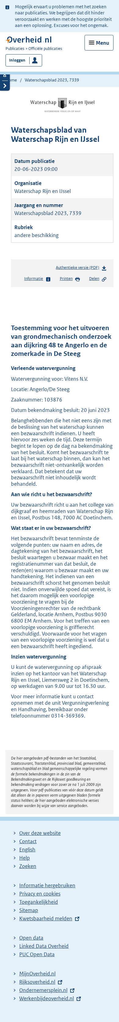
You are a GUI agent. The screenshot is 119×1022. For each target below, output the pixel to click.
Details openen (5, 75)
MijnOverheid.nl (37, 973)
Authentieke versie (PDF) (79, 269)
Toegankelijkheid (38, 902)
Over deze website (40, 833)
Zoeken (27, 866)
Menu (102, 43)
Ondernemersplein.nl (43, 990)
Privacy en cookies (39, 893)
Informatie (33, 278)
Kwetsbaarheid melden (45, 918)
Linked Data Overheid (44, 946)
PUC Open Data (37, 954)
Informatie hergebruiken (47, 885)
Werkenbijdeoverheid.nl (46, 998)
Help (24, 857)
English (27, 849)
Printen (66, 278)
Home (11, 80)
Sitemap (28, 910)
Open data (31, 937)
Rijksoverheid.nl (37, 982)
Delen (94, 278)
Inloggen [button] (17, 60)
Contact (28, 841)
